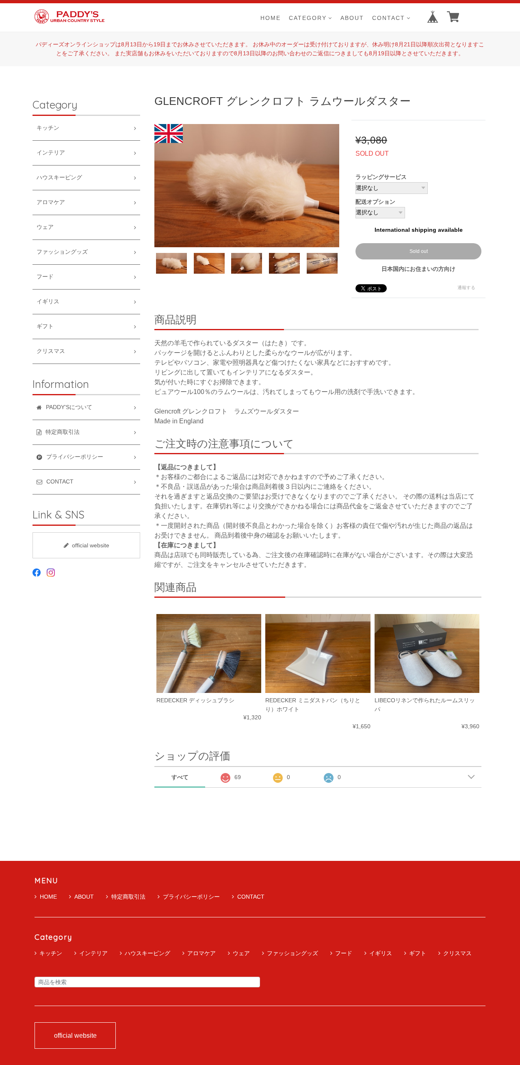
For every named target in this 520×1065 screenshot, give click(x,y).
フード (45, 277)
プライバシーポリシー (191, 896)
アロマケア (51, 202)
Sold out (419, 251)
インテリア (51, 153)
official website (90, 545)
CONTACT (388, 18)
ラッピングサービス (381, 177)
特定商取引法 (128, 896)
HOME (270, 18)
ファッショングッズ (62, 252)
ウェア (45, 227)
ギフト (45, 326)
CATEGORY (308, 18)
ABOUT (352, 18)
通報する (466, 287)
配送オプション (375, 202)
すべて (179, 777)
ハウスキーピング (59, 177)
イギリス (48, 301)
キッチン (48, 128)
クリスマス (51, 351)
